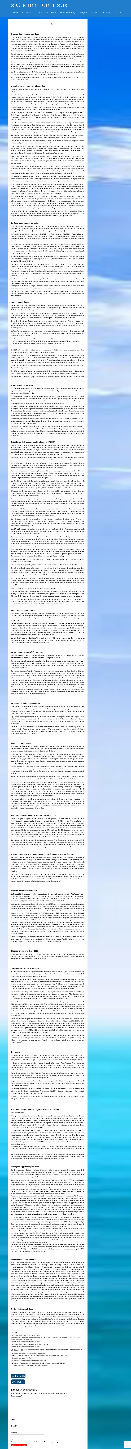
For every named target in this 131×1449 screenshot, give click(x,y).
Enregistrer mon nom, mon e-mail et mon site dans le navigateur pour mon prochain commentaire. (46, 1442)
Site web (14, 1433)
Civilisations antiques (47, 12)
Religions (84, 12)
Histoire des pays (68, 12)
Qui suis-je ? (106, 12)
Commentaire (16, 1396)
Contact (118, 12)
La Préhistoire (28, 12)
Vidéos (94, 12)
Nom (13, 1419)
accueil (15, 12)
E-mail (14, 1426)
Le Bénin (18, 1376)
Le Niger (18, 1381)
